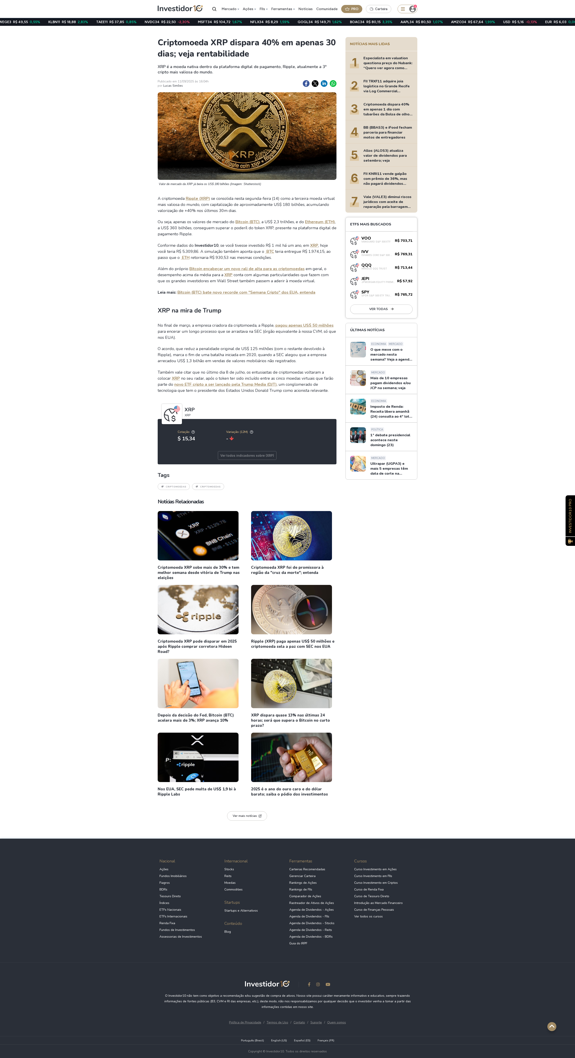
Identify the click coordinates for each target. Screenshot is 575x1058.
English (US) (279, 1040)
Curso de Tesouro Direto (371, 896)
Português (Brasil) (252, 1040)
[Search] (214, 9)
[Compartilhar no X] (315, 83)
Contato (299, 1022)
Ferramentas (281, 9)
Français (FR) (326, 1040)
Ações (248, 9)
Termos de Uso (277, 1022)
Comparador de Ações (305, 896)
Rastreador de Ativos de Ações (311, 903)
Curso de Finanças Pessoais (374, 910)
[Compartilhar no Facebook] (306, 83)
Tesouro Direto (170, 896)
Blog (227, 932)
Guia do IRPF (298, 943)
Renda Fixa (167, 923)
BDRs (163, 889)
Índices (164, 903)
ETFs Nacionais (170, 910)
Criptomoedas (176, 486)
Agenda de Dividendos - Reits (310, 930)
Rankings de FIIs (300, 889)
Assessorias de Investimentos (180, 937)
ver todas (379, 309)
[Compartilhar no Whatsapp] (333, 83)
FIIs (262, 9)
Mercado (229, 9)
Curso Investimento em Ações (375, 869)
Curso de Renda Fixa (369, 889)
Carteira (381, 9)
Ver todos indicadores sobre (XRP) (247, 455)
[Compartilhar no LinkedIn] (324, 83)
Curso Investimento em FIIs (373, 876)
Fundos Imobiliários (173, 876)
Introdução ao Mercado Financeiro (378, 903)
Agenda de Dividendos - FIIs (309, 916)
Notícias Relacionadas (181, 501)
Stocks (229, 869)
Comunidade (327, 9)
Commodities (233, 889)
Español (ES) (302, 1040)
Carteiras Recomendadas (307, 869)
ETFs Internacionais (173, 916)
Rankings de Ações (303, 883)
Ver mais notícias (245, 816)
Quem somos (336, 1022)
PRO (354, 9)
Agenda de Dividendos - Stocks (311, 923)
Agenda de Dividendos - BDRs (311, 937)
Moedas (230, 883)
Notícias (306, 9)
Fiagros (164, 883)
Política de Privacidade (245, 1022)
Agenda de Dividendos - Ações (311, 910)
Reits (228, 876)
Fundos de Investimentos (177, 930)
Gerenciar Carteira (302, 876)
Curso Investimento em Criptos (376, 883)
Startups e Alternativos (241, 910)
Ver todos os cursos (368, 916)
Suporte (316, 1022)
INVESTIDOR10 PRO (570, 516)
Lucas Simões (173, 86)
